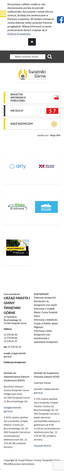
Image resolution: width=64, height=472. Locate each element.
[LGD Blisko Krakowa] (17, 207)
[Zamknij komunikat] (32, 42)
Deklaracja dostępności (45, 298)
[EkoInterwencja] (17, 247)
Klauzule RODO (42, 446)
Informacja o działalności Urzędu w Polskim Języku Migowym (46, 323)
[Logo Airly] (17, 166)
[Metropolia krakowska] (46, 166)
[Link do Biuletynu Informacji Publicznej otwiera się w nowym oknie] (56, 97)
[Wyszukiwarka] (49, 56)
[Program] (46, 207)
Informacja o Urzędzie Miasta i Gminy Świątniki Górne (45, 312)
